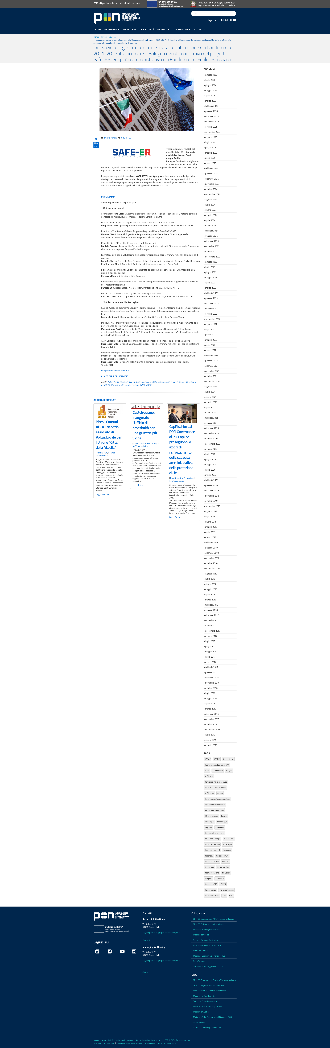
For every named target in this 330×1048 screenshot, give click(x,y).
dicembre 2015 (212, 714)
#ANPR (217, 759)
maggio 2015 (211, 745)
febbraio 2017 (211, 667)
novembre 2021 (212, 371)
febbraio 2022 (211, 355)
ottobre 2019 (211, 500)
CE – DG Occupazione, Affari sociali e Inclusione (213, 918)
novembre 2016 (212, 682)
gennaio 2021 (211, 423)
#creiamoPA (217, 770)
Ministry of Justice (201, 1011)
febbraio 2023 (211, 293)
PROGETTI (162, 29)
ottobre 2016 (211, 688)
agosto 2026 (211, 74)
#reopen (225, 861)
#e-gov (229, 770)
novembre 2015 (212, 719)
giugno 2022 (210, 334)
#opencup (227, 850)
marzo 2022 (210, 350)
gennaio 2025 (211, 173)
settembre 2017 (212, 630)
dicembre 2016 (212, 677)
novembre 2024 (212, 183)
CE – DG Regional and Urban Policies (209, 985)
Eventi (107, 137)
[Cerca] (233, 13)
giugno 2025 (210, 147)
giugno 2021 (210, 397)
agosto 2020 (211, 449)
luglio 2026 (210, 80)
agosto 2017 (211, 636)
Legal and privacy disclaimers (129, 1043)
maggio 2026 (211, 90)
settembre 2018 (212, 568)
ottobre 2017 (211, 625)
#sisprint (208, 878)
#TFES (223, 884)
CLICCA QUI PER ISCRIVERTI (115, 376)
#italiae (224, 815)
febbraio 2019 (211, 542)
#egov (220, 793)
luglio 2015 (210, 734)
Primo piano (189, 478)
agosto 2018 (211, 573)
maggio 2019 (211, 526)
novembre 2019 (212, 495)
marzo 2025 (210, 163)
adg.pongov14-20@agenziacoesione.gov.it (161, 932)
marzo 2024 (210, 225)
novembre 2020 (212, 433)
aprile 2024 (210, 220)
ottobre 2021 (211, 376)
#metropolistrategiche (214, 833)
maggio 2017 (211, 651)
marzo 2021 (210, 412)
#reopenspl (209, 867)
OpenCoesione (199, 961)
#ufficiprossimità (140, 446)
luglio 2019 (210, 516)
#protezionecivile (176, 480)
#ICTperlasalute (211, 815)
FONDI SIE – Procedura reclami (177, 1040)
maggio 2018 (211, 589)
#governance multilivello (215, 804)
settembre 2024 (212, 194)
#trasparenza (210, 889)
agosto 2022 (211, 324)
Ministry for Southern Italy (204, 995)
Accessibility (109, 1043)
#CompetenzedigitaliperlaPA (217, 764)
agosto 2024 (211, 199)
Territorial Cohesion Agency (205, 1001)
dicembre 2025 (212, 116)
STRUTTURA (128, 29)
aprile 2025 (210, 157)
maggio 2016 (211, 698)
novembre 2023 (212, 246)
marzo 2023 (210, 287)
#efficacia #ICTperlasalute (216, 781)
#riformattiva (223, 867)
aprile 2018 (210, 594)
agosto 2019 (211, 511)
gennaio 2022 (211, 360)
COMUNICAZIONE (180, 29)
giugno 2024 (210, 209)
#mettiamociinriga (212, 838)
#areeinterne (228, 759)
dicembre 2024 (212, 178)
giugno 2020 (210, 459)
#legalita (208, 827)
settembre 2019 (212, 506)
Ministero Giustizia (201, 950)
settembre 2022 (212, 319)
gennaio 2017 (211, 672)
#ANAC (208, 759)
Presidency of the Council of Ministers (209, 990)
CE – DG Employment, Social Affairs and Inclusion (214, 980)
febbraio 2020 (211, 480)
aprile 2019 (210, 532)
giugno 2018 (210, 584)
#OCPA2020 (229, 838)
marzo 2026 (210, 100)
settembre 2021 (212, 381)
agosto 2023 (211, 261)
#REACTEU (126, 137)
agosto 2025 (211, 137)
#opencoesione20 (212, 850)
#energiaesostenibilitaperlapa (217, 798)
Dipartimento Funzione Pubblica (207, 945)
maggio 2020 (211, 464)
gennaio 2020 (211, 485)
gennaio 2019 (211, 547)
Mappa (96, 1040)
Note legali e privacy (124, 1040)
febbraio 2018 (211, 604)
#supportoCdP (211, 884)
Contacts (146, 972)
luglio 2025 (210, 142)
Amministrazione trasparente (149, 1040)
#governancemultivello (214, 810)
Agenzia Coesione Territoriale (205, 940)
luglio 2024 (210, 204)
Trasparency (150, 1043)
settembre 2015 (212, 729)
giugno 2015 (210, 740)
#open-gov (227, 844)
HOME (98, 29)
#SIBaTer (226, 872)
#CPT (207, 770)
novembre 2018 (212, 558)
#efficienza (209, 793)
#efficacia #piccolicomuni (215, 787)
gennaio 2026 (211, 111)
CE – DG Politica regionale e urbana (208, 924)
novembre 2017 (212, 620)
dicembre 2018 (212, 552)
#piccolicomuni (102, 455)
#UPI (224, 895)
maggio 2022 (211, 339)
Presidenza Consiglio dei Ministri (207, 929)
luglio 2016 (210, 693)
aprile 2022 (210, 345)
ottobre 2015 (211, 724)
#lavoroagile (222, 821)
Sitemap (97, 1043)
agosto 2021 (211, 386)
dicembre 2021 (212, 365)
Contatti (146, 940)
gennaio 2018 (211, 610)
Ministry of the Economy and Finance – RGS (212, 1017)
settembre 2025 (212, 131)
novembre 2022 (212, 308)
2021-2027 (199, 29)
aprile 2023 (210, 282)
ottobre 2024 (211, 189)
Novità (114, 137)
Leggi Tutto (101, 494)
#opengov (209, 855)
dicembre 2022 (212, 303)
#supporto (219, 878)
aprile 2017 (210, 656)
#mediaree (219, 827)
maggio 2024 (211, 215)
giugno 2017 (210, 646)
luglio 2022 (210, 329)
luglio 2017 (210, 641)
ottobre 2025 (211, 126)
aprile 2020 (210, 469)
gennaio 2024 (211, 235)
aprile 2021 (210, 407)
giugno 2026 (210, 85)
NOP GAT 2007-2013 (167, 1043)
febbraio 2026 (211, 106)
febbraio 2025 (211, 168)
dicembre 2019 (212, 490)
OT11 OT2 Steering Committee (207, 1027)
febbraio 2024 (211, 230)
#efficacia (209, 776)
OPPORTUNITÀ (147, 29)
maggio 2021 (211, 402)
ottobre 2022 (211, 313)
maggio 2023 (211, 277)
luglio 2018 (210, 578)
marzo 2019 (210, 537)
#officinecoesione (212, 844)
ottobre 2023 (211, 251)
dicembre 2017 (212, 615)
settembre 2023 (212, 256)
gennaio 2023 (211, 298)
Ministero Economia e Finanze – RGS (209, 955)
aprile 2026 (210, 95)
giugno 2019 (210, 521)
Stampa (111, 452)
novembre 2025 (212, 121)
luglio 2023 (210, 267)
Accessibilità (107, 1040)
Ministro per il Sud (201, 934)
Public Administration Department (208, 1006)
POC (105, 452)
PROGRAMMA (110, 29)
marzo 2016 (210, 708)
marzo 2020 (210, 474)
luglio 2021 (210, 391)
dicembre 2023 (212, 241)
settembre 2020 (212, 443)
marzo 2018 (210, 599)
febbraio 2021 (211, 417)
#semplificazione (212, 872)
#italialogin (209, 821)
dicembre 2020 (212, 428)
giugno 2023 (210, 272)
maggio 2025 (211, 152)
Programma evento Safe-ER (115, 370)
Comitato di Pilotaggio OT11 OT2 (208, 966)
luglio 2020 (210, 454)
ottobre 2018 (211, 563)
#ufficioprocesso (226, 889)
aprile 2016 (210, 703)
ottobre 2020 (211, 438)
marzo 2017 (210, 662)
